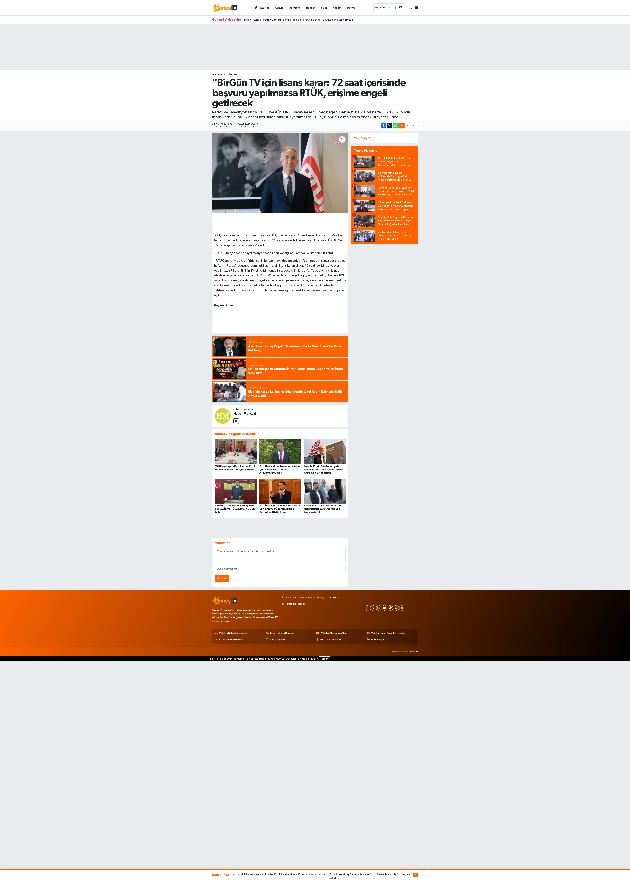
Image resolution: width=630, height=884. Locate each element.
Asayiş (279, 7)
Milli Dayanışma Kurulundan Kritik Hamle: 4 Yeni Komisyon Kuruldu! (281, 874)
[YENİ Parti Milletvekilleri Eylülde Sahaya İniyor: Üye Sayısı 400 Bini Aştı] (236, 491)
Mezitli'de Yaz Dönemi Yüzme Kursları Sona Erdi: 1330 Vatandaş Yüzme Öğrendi (296, 19)
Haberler (217, 75)
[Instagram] (378, 608)
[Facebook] (366, 608)
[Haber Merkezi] (223, 415)
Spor (324, 7)
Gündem (294, 7)
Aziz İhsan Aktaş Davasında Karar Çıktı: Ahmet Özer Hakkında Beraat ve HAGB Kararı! (279, 508)
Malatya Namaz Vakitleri (333, 633)
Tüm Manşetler (278, 639)
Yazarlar (263, 7)
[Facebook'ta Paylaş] (383, 125)
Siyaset (310, 7)
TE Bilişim (413, 651)
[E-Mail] (236, 421)
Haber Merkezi (244, 413)
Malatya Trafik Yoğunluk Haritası (388, 633)
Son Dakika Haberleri (331, 639)
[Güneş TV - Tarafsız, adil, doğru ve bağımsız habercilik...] (224, 7)
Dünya (351, 7)
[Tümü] (413, 138)
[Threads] (396, 608)
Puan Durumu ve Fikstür (231, 639)
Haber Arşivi (377, 639)
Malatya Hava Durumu (282, 633)
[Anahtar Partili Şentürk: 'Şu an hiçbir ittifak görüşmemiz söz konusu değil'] (325, 491)
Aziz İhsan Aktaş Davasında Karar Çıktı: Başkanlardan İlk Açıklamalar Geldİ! (279, 469)
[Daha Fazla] (402, 125)
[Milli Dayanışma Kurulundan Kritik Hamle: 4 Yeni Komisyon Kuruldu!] (236, 451)
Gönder (222, 578)
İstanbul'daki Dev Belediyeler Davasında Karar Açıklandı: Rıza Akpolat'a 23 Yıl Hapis (323, 469)
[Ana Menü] (415, 7)
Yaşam (337, 7)
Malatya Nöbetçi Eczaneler (233, 633)
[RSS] (402, 608)
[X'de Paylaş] (389, 125)
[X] (372, 608)
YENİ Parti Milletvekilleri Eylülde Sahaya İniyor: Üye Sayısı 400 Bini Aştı (235, 508)
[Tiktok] (390, 608)
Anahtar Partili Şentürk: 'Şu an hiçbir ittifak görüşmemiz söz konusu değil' (322, 508)
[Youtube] (384, 608)
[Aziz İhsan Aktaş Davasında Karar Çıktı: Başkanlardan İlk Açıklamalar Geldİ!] (280, 451)
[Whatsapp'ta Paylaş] (396, 125)
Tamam (324, 658)
